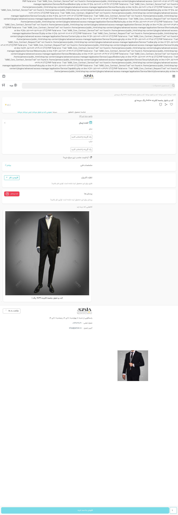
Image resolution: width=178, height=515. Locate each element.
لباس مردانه (162, 95)
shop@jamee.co (75, 328)
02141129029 (76, 323)
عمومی (49, 112)
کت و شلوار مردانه (151, 95)
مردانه (170, 95)
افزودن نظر (13, 177)
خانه (174, 95)
